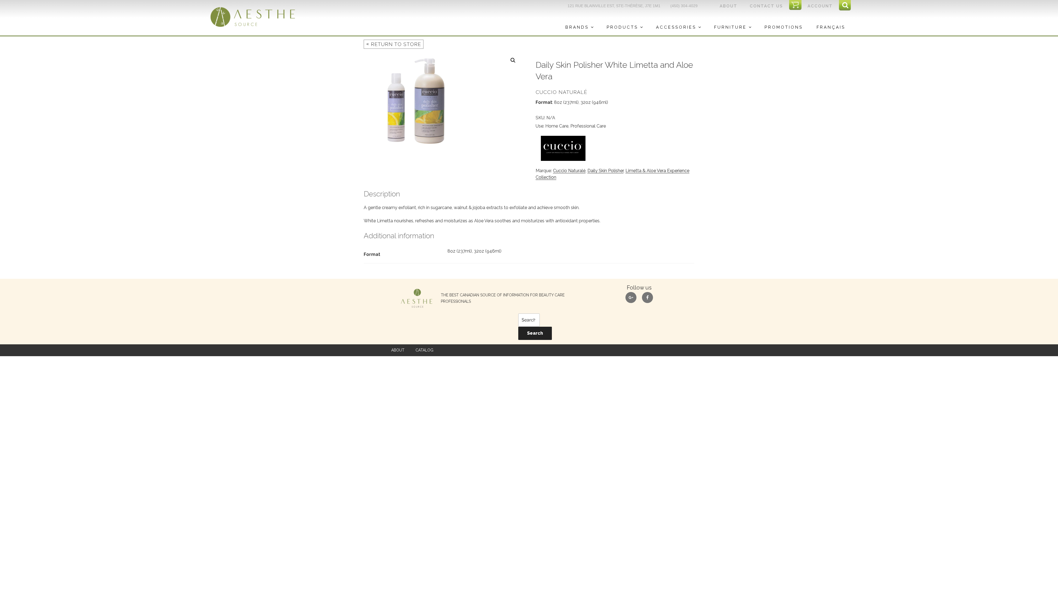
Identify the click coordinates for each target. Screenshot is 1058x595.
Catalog (424, 350)
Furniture (730, 27)
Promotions (784, 27)
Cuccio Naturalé (569, 170)
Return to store (393, 44)
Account (820, 6)
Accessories (676, 27)
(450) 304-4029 (684, 6)
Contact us (766, 6)
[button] (513, 60)
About (728, 6)
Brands (577, 27)
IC (797, 5)
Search (535, 333)
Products (622, 27)
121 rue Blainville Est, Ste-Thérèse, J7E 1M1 (614, 6)
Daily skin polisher (605, 170)
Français (831, 27)
